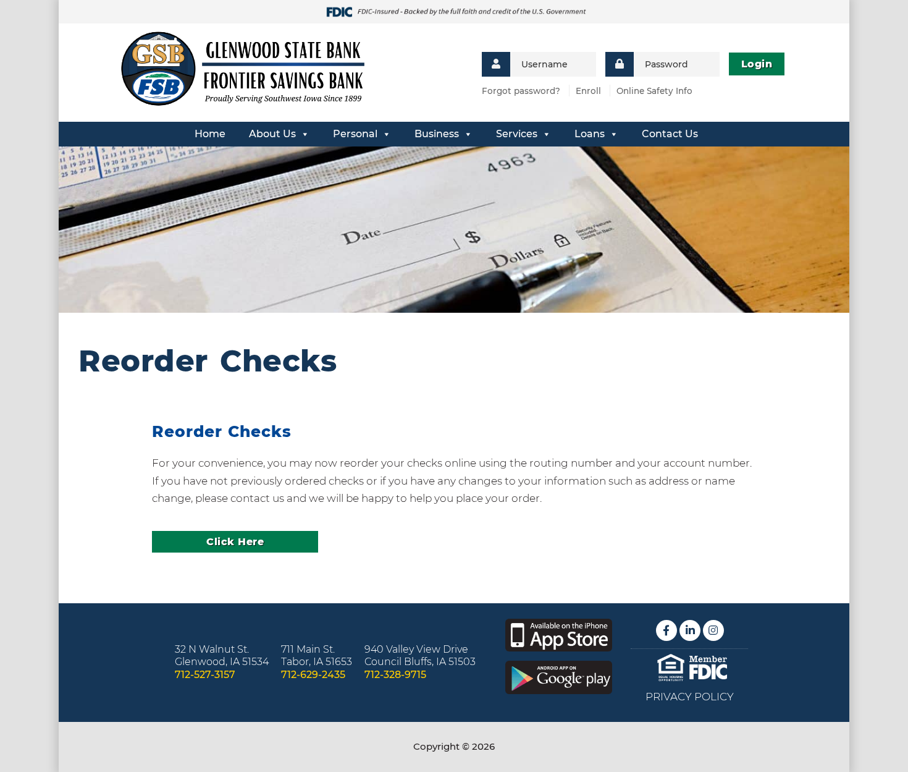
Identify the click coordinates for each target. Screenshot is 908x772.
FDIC (708, 668)
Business (436, 134)
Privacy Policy (689, 696)
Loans (589, 134)
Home (210, 134)
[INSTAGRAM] (713, 630)
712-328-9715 (395, 675)
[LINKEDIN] (689, 630)
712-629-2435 (313, 675)
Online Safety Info (654, 91)
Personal (355, 134)
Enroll (588, 91)
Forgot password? (521, 91)
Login (757, 64)
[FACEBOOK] (666, 630)
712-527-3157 (205, 675)
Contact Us (670, 134)
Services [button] (516, 134)
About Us (272, 134)
